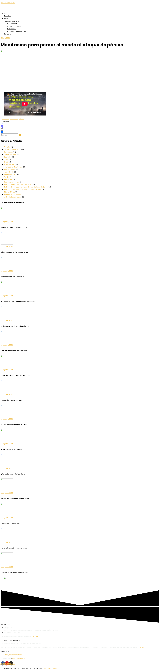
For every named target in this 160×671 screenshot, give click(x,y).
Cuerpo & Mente (10, 154)
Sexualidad (8, 179)
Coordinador (12, 24)
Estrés (6, 162)
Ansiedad (5, 119)
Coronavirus (8, 152)
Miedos (21, 119)
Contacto (7, 34)
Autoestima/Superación (12, 149)
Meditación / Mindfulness (13, 167)
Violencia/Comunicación (12, 197)
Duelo (6, 159)
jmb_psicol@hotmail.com (13, 655)
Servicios (7, 18)
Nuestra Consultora (11, 21)
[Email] (80, 129)
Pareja (6, 177)
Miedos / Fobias (9, 169)
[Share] (80, 132)
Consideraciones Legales (16, 31)
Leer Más (35, 637)
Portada (7, 13)
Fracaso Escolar (9, 164)
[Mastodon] (80, 126)
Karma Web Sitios (50, 668)
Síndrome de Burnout (12, 182)
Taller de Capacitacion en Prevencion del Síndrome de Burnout (26, 187)
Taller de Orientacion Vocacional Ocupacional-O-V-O (22, 189)
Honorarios (11, 29)
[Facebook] (80, 124)
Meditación (14, 119)
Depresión (7, 157)
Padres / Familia (10, 174)
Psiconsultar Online (8, 3)
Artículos (7, 16)
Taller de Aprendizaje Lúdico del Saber (18, 184)
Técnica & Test (9, 192)
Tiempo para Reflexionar (13, 194)
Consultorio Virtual (14, 26)
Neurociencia (8, 172)
